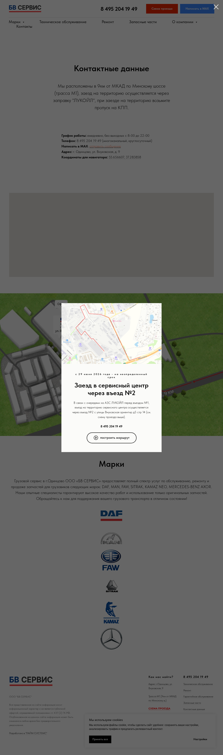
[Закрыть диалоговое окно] (216, 7)
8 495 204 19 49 (111, 426)
